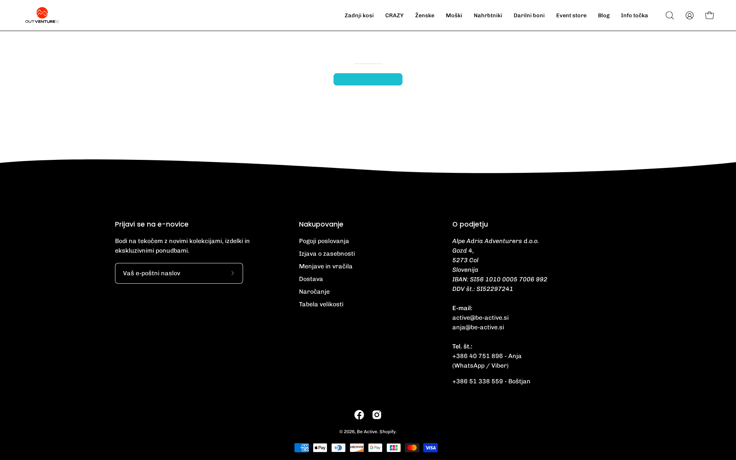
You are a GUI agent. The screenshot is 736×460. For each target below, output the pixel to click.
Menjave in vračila (326, 266)
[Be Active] (42, 15)
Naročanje (314, 291)
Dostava (311, 279)
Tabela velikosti (321, 304)
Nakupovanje (321, 224)
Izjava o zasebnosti (327, 253)
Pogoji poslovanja (324, 241)
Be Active (367, 431)
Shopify (388, 431)
